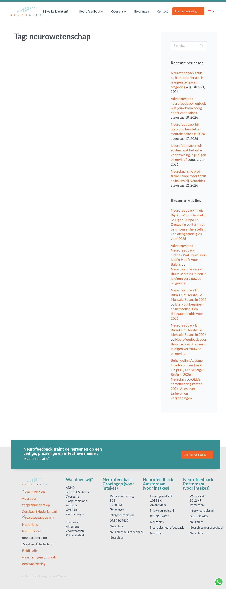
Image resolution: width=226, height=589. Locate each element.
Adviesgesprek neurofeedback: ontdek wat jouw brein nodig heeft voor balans (189, 255)
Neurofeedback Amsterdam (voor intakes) (158, 484)
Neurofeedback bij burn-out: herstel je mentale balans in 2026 (188, 129)
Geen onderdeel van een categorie (49, 128)
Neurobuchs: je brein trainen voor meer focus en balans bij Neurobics (188, 176)
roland (26, 170)
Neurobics (29, 531)
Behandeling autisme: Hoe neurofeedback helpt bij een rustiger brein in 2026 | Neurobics (187, 369)
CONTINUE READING (33, 201)
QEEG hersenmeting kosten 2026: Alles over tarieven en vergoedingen (186, 388)
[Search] (201, 45)
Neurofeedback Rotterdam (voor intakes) (198, 484)
